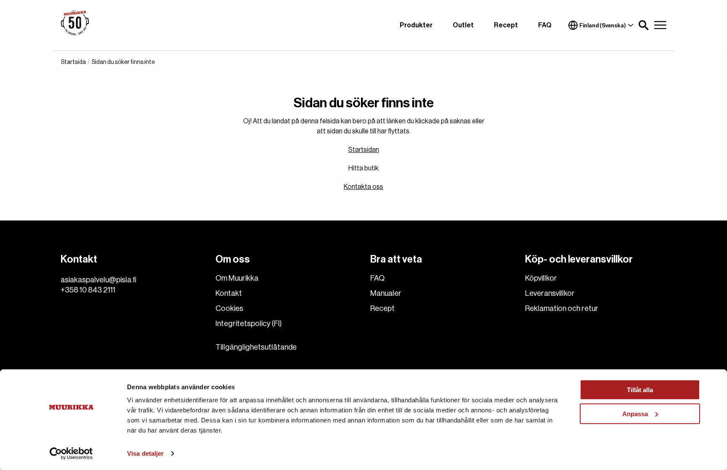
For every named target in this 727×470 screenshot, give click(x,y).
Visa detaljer (145, 453)
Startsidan (363, 149)
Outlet (463, 25)
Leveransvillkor (550, 293)
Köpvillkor (541, 278)
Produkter (416, 25)
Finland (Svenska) (602, 25)
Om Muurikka (236, 278)
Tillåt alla (640, 389)
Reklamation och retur (561, 308)
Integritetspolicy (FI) (248, 323)
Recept (506, 25)
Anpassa (635, 413)
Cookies (229, 308)
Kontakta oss (363, 186)
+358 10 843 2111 (88, 290)
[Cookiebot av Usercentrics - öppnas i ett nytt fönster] (71, 453)
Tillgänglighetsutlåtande (256, 347)
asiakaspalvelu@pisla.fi (98, 280)
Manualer (385, 293)
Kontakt (228, 293)
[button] (644, 25)
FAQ (545, 25)
